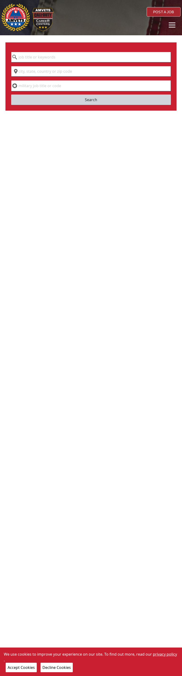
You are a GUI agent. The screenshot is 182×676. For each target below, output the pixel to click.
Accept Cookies (21, 667)
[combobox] (91, 57)
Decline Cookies (56, 667)
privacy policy (165, 654)
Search (91, 99)
